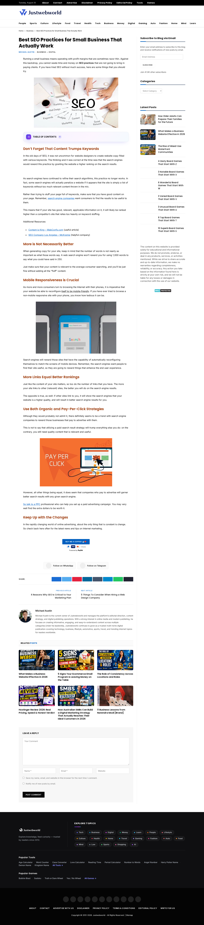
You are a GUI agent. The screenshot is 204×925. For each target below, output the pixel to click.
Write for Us (168, 908)
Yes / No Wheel (74, 878)
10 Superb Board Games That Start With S (171, 230)
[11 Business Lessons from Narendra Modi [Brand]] (115, 696)
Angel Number (150, 862)
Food (67, 23)
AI (135, 844)
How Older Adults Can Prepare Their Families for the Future (170, 119)
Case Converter (59, 862)
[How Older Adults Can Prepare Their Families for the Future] (148, 119)
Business (109, 23)
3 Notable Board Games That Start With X (171, 173)
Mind (183, 23)
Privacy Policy (104, 2)
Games (151, 2)
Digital (131, 23)
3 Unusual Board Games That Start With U (171, 208)
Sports (33, 23)
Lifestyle (56, 23)
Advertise (72, 2)
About (45, 2)
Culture (44, 23)
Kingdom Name (42, 865)
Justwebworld (99, 915)
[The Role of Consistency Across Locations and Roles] (115, 660)
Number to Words (132, 862)
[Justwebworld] (40, 12)
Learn (193, 23)
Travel (77, 23)
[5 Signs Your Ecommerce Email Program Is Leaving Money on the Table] (76, 660)
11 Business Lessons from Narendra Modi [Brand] (111, 711)
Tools (140, 2)
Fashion (163, 23)
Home (174, 23)
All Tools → (58, 865)
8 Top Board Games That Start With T (169, 219)
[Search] (184, 3)
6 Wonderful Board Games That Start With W (170, 185)
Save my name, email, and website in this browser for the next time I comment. (61, 778)
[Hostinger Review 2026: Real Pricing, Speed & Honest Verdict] (37, 696)
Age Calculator (25, 862)
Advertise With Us (63, 908)
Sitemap (129, 915)
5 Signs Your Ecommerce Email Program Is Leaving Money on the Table (75, 676)
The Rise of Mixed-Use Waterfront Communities (169, 149)
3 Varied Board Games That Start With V (170, 197)
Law (93, 844)
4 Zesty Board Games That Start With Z (170, 162)
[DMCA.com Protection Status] (162, 291)
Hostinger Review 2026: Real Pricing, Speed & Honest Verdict (37, 711)
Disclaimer (87, 2)
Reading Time (94, 862)
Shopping (121, 844)
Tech (97, 23)
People (22, 23)
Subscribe (148, 65)
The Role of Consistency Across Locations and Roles (115, 675)
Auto (153, 23)
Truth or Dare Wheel (54, 878)
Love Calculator (77, 862)
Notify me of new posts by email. (41, 783)
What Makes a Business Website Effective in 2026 (33, 675)
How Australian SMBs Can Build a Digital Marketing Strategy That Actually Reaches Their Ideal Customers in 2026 (75, 714)
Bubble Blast (25, 878)
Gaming (142, 23)
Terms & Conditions (124, 908)
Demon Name (25, 865)
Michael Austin (26, 52)
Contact (57, 2)
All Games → (90, 878)
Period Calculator (113, 862)
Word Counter (42, 862)
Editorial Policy (124, 2)
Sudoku (37, 878)
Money (120, 23)
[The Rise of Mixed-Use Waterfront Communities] (148, 149)
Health (87, 23)
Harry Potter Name (169, 862)
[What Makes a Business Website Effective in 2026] (37, 660)
